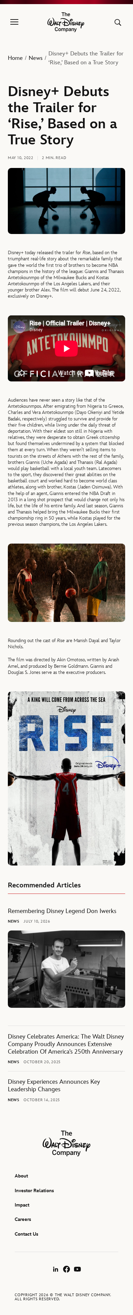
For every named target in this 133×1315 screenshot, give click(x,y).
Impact (22, 1205)
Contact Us (26, 1234)
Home (15, 58)
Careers (23, 1219)
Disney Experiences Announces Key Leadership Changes (54, 1085)
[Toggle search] (117, 22)
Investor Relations (34, 1191)
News (36, 58)
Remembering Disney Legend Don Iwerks (62, 911)
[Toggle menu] (14, 22)
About (21, 1176)
